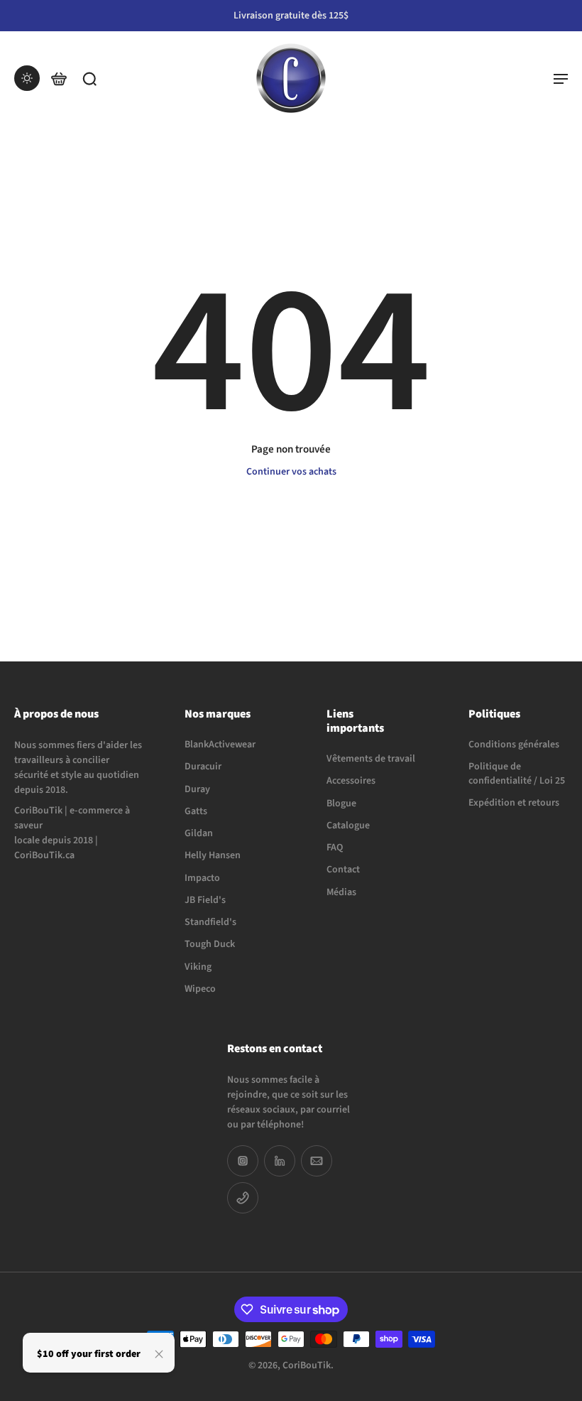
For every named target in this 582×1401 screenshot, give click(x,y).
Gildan (199, 833)
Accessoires (350, 781)
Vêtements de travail (370, 759)
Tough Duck (210, 944)
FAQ (334, 848)
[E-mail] (316, 1160)
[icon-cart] (58, 78)
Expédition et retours (513, 802)
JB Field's (205, 900)
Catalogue (348, 826)
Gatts (196, 811)
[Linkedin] (279, 1160)
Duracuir (203, 767)
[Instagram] (242, 1160)
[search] (89, 78)
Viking (198, 966)
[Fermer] (159, 1354)
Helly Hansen (213, 855)
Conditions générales (513, 745)
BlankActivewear (220, 745)
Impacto (202, 878)
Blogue (341, 803)
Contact (343, 870)
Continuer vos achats (291, 472)
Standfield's (210, 922)
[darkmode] (27, 78)
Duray (197, 789)
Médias (341, 892)
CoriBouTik (306, 1365)
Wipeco (200, 988)
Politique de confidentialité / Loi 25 (516, 773)
